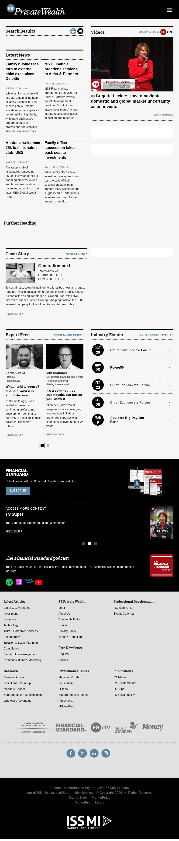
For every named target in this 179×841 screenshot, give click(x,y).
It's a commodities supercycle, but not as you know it (64, 395)
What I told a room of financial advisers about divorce (22, 391)
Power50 (117, 367)
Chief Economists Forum (130, 385)
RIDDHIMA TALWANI (17, 88)
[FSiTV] (166, 31)
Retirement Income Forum (130, 350)
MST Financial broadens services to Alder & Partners (61, 69)
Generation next (54, 265)
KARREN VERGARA (56, 83)
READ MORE (13, 313)
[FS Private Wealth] (68, 9)
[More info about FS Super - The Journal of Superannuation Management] (161, 522)
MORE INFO (13, 531)
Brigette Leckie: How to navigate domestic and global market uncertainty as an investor (130, 101)
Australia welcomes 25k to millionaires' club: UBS (23, 148)
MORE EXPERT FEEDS (68, 334)
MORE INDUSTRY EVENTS (155, 334)
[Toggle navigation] (169, 9)
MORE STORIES (75, 253)
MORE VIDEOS (163, 115)
